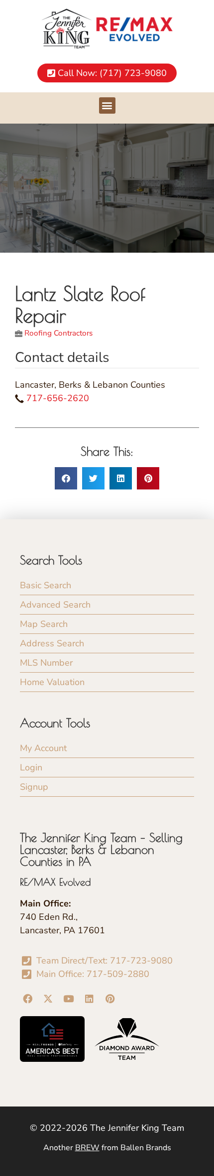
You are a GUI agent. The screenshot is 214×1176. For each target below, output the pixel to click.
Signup (34, 787)
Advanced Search (55, 605)
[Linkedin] (89, 998)
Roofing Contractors (58, 333)
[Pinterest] (110, 998)
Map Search (44, 624)
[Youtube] (68, 998)
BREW (87, 1147)
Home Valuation (52, 682)
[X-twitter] (47, 998)
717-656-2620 (57, 398)
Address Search (52, 643)
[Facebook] (27, 998)
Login (31, 767)
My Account (43, 748)
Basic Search (45, 585)
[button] (107, 105)
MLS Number (46, 663)
